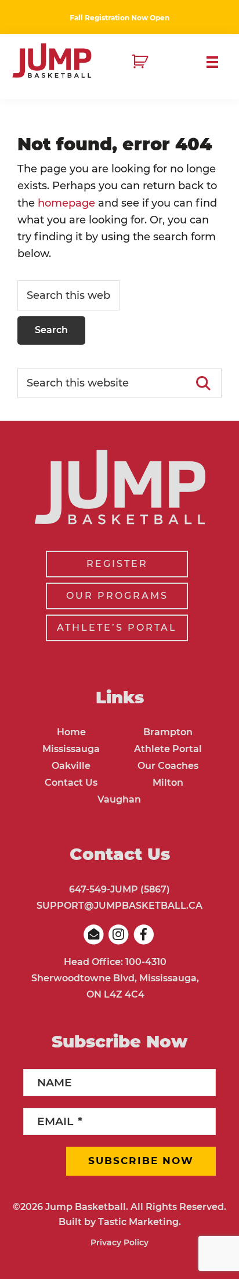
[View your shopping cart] (141, 62)
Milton (168, 782)
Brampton (168, 732)
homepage (66, 203)
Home (71, 732)
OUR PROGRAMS (117, 595)
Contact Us (71, 782)
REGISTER (117, 563)
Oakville (71, 765)
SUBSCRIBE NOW (141, 1160)
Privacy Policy (119, 1242)
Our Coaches (167, 765)
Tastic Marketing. (139, 1221)
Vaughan (119, 799)
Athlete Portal (168, 748)
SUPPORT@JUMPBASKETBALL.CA (119, 905)
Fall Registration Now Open (119, 17)
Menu (217, 62)
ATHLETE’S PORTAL (117, 627)
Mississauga (71, 748)
